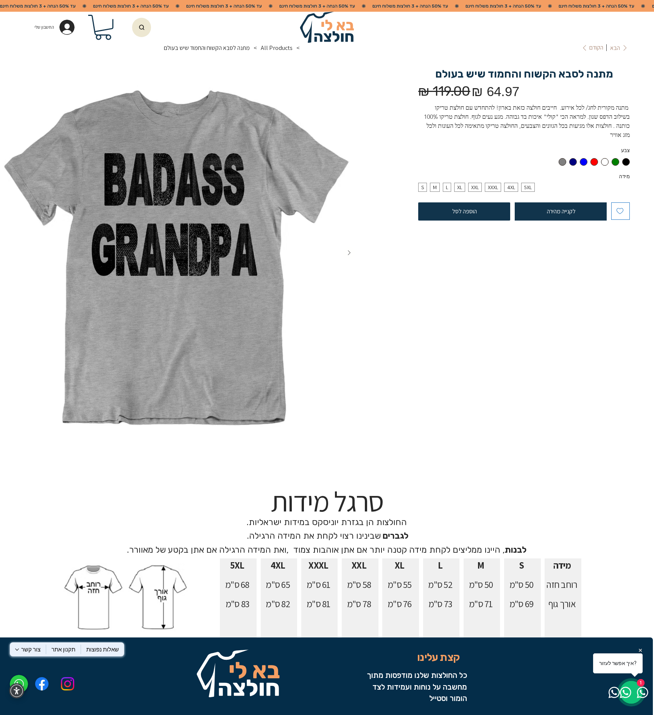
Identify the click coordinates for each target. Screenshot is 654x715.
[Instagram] (67, 684)
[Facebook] (41, 684)
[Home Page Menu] (307, 47)
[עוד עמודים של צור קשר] (17, 649)
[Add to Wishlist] (620, 211)
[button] (103, 27)
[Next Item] (349, 253)
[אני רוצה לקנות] (141, 27)
